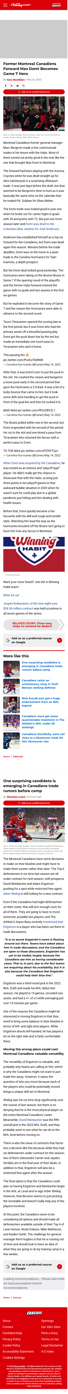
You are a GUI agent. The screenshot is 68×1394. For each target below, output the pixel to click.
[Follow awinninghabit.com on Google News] (59, 640)
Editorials (18, 756)
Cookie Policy (11, 1345)
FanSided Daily (12, 1333)
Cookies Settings (14, 1357)
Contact (8, 1327)
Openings (47, 1321)
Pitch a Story (49, 1333)
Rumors (17, 1297)
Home (6, 756)
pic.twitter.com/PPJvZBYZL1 (36, 410)
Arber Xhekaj (11, 893)
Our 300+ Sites (50, 1327)
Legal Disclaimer (52, 1345)
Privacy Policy (12, 1339)
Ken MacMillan (16, 79)
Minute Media (19, 1366)
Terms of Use (50, 1339)
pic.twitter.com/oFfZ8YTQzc (39, 451)
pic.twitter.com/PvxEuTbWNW (23, 360)
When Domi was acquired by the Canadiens (31, 463)
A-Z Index (47, 1351)
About (7, 1321)
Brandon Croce (16, 796)
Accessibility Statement (18, 1351)
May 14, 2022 (52, 364)
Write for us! (11, 595)
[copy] (23, 85)
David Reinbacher (30, 1120)
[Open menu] (5, 5)
